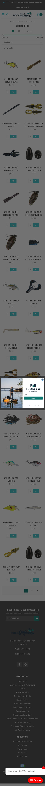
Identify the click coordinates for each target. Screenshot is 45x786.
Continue (33, 398)
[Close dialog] (42, 379)
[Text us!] (35, 781)
